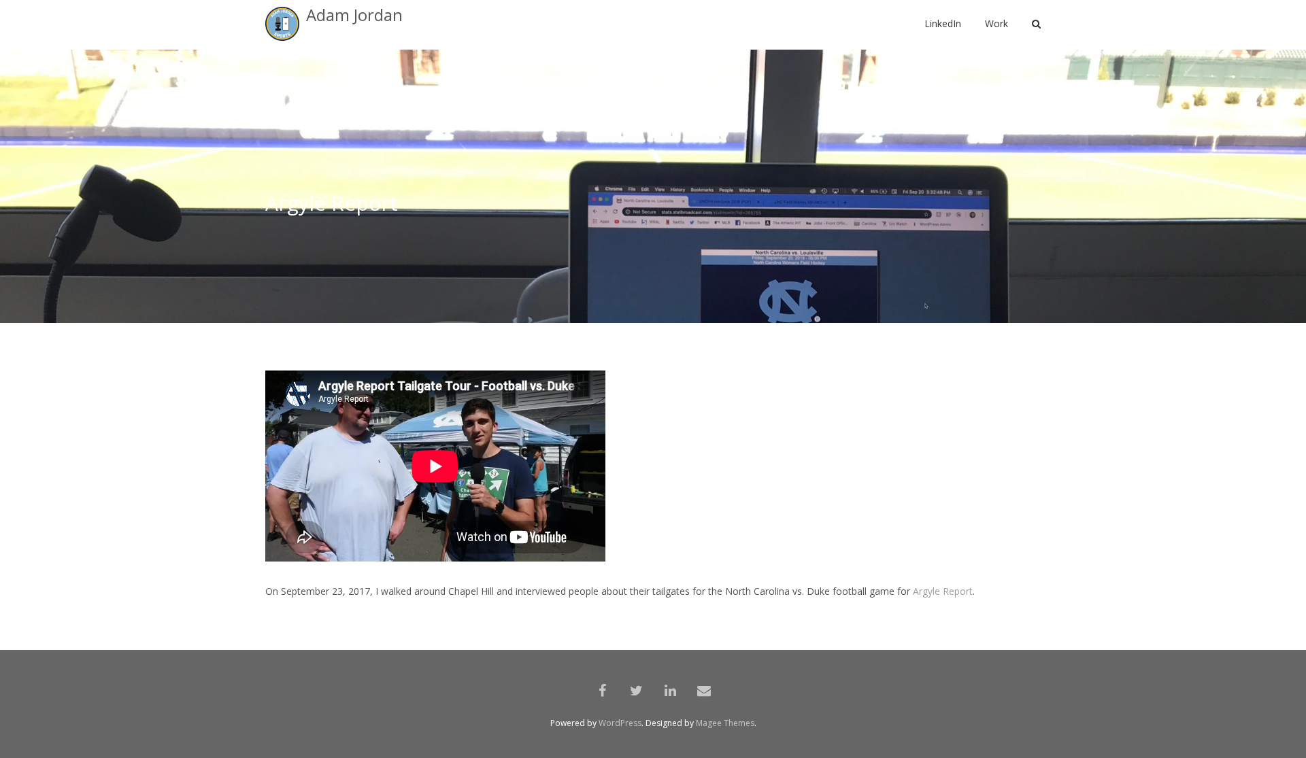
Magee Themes (725, 723)
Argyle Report (943, 591)
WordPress (620, 723)
